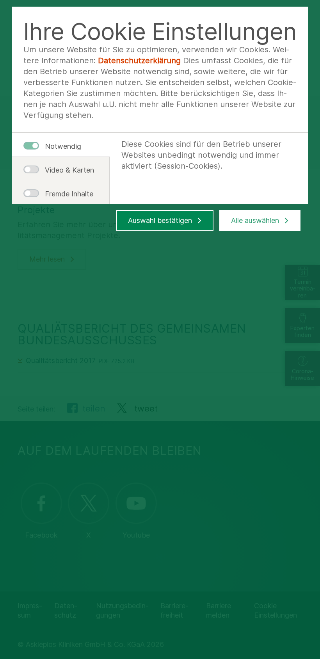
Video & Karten (66, 170)
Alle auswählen (255, 220)
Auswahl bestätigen (160, 220)
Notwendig (63, 146)
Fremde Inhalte (66, 194)
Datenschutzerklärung (139, 60)
